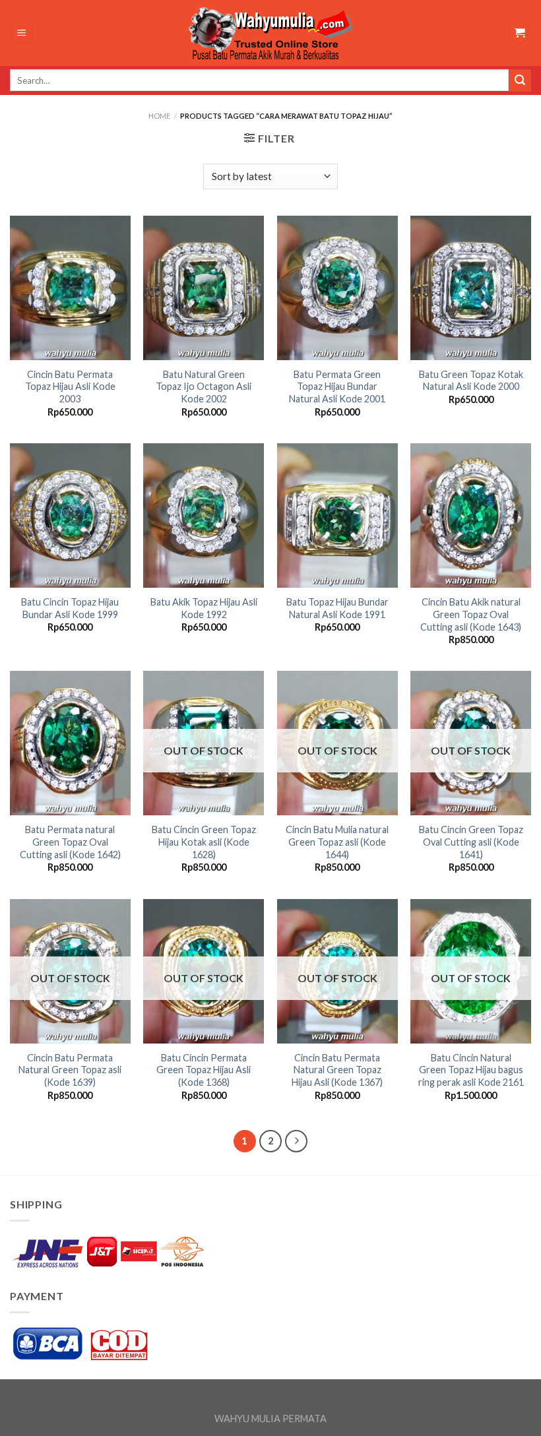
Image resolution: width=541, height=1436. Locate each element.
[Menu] (22, 33)
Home (159, 115)
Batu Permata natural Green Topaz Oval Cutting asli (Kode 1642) (70, 841)
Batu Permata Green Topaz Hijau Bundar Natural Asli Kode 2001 (337, 386)
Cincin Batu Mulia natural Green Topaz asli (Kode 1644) (337, 841)
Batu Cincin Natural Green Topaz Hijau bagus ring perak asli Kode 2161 (471, 1070)
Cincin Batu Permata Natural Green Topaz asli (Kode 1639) (69, 1070)
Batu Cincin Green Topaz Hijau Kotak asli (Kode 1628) (204, 841)
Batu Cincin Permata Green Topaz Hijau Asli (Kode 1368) (203, 1070)
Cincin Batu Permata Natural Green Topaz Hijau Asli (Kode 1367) (337, 1070)
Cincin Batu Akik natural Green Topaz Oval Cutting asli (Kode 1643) (470, 614)
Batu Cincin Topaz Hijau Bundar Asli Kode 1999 (70, 608)
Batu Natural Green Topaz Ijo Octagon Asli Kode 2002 (203, 386)
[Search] (520, 80)
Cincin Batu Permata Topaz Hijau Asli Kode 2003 (70, 386)
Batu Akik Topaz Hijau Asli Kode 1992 (203, 608)
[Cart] (519, 33)
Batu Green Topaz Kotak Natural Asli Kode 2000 (471, 380)
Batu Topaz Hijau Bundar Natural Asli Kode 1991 (337, 608)
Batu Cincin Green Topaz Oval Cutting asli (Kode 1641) (471, 841)
